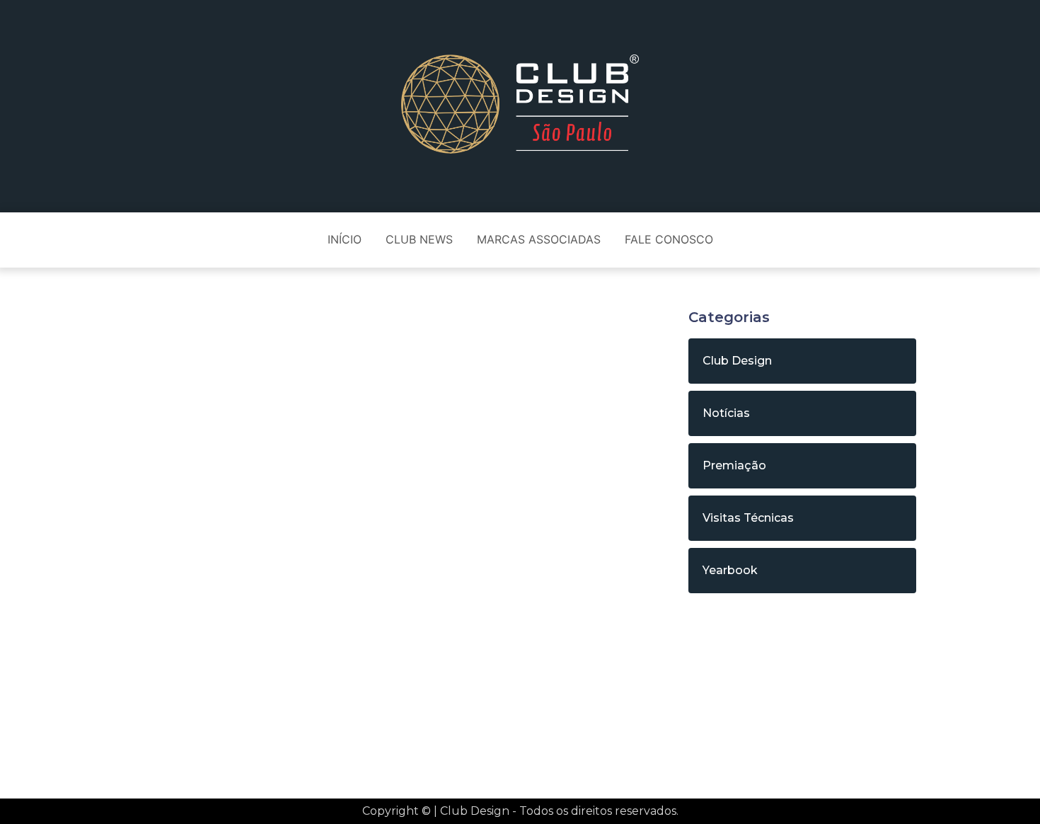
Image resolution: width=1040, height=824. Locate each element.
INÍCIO (345, 239)
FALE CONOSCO (669, 239)
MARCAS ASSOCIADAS (539, 239)
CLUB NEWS (419, 239)
